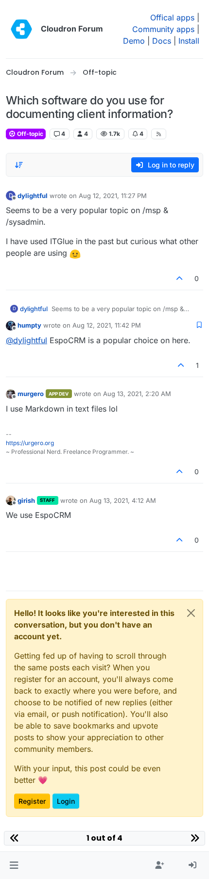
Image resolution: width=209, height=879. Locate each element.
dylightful (32, 195)
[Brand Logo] (21, 29)
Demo (134, 41)
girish (26, 500)
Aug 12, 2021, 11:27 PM (113, 195)
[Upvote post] (180, 278)
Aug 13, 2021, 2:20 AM (137, 394)
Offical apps (172, 17)
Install (188, 41)
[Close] (191, 613)
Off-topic (29, 133)
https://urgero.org (30, 443)
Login (66, 801)
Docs (161, 41)
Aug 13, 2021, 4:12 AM (122, 500)
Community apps (163, 29)
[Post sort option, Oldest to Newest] (19, 165)
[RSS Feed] (158, 134)
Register (32, 801)
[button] (14, 865)
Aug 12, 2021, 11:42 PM (106, 325)
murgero (30, 394)
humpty (29, 325)
